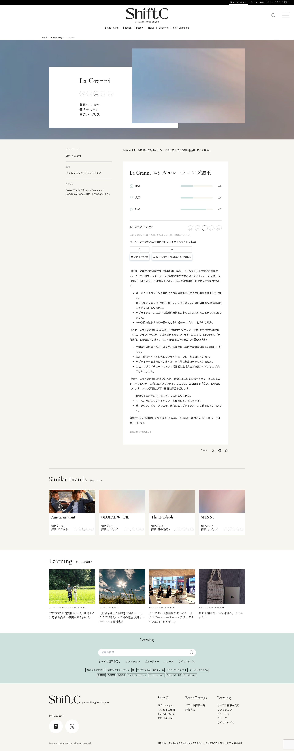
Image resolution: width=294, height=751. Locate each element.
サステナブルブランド (95, 670)
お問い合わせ (165, 718)
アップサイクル (143, 670)
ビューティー (152, 661)
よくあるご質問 (166, 709)
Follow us (271, 741)
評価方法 (190, 709)
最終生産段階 (192, 347)
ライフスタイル (186, 661)
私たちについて (166, 714)
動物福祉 (121, 675)
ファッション (132, 661)
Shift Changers (181, 27)
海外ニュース (158, 670)
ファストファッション (137, 675)
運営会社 (238, 743)
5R (133, 670)
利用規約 (162, 743)
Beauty (139, 27)
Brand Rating (112, 27)
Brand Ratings (57, 38)
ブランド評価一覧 (195, 705)
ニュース (169, 661)
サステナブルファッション (118, 670)
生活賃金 (174, 329)
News (151, 27)
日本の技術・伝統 (173, 675)
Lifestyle (164, 27)
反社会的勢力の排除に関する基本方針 (185, 743)
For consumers (238, 2)
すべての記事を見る (110, 661)
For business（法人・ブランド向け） (271, 2)
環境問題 (101, 675)
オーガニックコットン (148, 293)
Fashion (127, 27)
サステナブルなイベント (177, 670)
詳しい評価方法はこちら (180, 235)
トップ (44, 38)
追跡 (194, 356)
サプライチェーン (156, 276)
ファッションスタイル (199, 670)
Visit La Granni (73, 155)
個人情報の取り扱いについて (218, 743)
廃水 (178, 271)
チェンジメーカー (156, 675)
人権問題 (111, 675)
